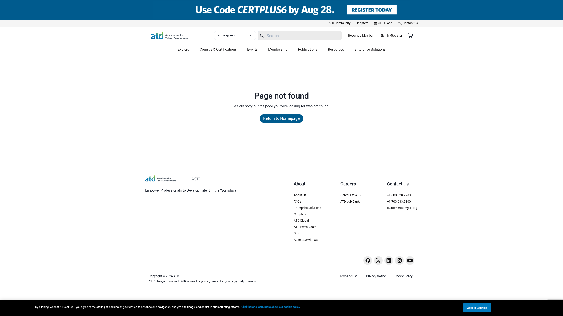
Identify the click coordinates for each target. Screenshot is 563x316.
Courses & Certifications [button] (218, 49)
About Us (300, 195)
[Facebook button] (367, 260)
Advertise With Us (306, 239)
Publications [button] (307, 49)
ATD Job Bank (350, 201)
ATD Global (301, 220)
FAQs (297, 201)
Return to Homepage (281, 118)
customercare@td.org (402, 208)
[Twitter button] (378, 260)
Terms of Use (348, 276)
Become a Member (360, 35)
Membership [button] (277, 49)
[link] (340, 23)
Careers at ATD (350, 195)
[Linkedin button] (388, 260)
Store (297, 233)
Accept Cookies (477, 307)
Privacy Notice (376, 276)
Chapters (300, 214)
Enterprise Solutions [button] (370, 49)
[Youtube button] (410, 260)
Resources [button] (336, 49)
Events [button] (252, 49)
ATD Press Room (305, 227)
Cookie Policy (404, 276)
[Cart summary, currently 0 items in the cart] (412, 35)
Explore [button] (183, 49)
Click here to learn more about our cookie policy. (270, 307)
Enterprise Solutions (307, 208)
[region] (281, 308)
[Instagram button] (399, 260)
